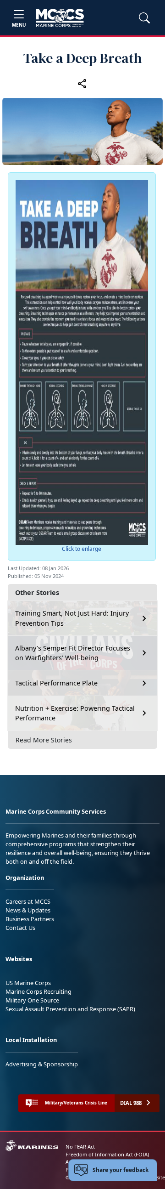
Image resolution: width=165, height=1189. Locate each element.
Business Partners (30, 919)
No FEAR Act (80, 1146)
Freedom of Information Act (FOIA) (107, 1154)
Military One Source (32, 1000)
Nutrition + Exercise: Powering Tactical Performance (75, 713)
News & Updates (28, 910)
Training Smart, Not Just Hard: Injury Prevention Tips (72, 618)
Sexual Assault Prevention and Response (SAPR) (70, 1009)
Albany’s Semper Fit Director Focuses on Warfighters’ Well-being (72, 653)
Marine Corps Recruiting (39, 991)
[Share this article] (82, 83)
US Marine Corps (28, 983)
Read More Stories (44, 740)
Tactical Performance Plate (56, 683)
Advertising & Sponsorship (42, 1064)
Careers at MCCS (28, 901)
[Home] (60, 17)
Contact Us (20, 927)
